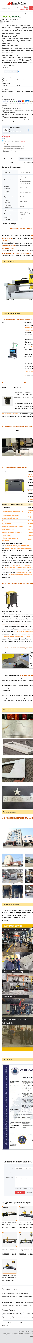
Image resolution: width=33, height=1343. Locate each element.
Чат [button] (19, 71)
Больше (4, 1325)
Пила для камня (23, 1293)
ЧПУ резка (6, 1318)
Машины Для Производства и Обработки (19, 13)
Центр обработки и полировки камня (10, 1293)
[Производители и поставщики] (16, 3)
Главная (4, 13)
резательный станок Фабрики (12, 1313)
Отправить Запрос (10, 72)
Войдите (5, 151)
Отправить (19, 1193)
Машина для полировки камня (10, 1296)
